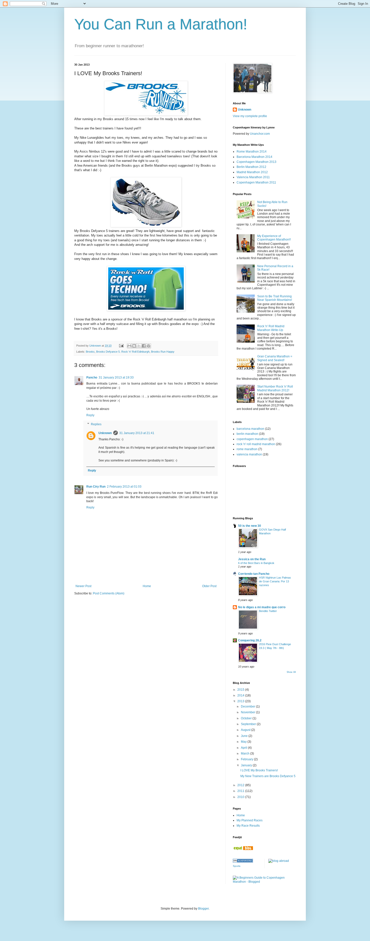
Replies (96, 424)
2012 (241, 785)
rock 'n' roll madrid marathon (256, 444)
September (249, 724)
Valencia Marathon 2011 (253, 177)
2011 (241, 791)
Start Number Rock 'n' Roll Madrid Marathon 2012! (275, 388)
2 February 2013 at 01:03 (124, 486)
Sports (236, 866)
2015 (241, 689)
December (248, 706)
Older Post (209, 586)
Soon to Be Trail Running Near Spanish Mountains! (274, 298)
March (245, 753)
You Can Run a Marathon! (160, 24)
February (247, 759)
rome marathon (247, 449)
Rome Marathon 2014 (252, 151)
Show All (291, 672)
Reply (90, 415)
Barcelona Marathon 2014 (254, 157)
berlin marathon (247, 434)
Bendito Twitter (268, 611)
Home (147, 586)
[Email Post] (121, 345)
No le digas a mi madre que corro (261, 607)
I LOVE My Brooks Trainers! (259, 770)
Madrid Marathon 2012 (252, 172)
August (246, 730)
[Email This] (129, 345)
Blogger (203, 908)
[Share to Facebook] (143, 345)
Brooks (90, 351)
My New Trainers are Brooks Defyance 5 (267, 776)
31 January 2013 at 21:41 (136, 433)
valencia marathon (249, 454)
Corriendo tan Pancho (253, 574)
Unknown (105, 433)
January (247, 765)
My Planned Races (250, 820)
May (244, 741)
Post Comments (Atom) (108, 593)
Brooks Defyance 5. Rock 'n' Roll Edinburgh (123, 351)
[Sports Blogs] (243, 861)
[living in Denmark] (243, 849)
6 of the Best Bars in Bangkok (256, 562)
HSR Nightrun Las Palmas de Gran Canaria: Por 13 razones (275, 581)
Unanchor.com (260, 133)
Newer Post (83, 586)
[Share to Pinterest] (148, 345)
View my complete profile (250, 116)
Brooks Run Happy (162, 351)
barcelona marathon (250, 429)
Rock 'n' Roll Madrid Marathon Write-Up (270, 328)
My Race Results (248, 825)
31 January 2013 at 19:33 (116, 377)
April (244, 747)
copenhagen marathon (252, 439)
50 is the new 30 (249, 526)
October (246, 718)
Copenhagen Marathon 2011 (256, 182)
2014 (241, 695)
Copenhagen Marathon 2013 (256, 162)
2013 (241, 701)
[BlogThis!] (134, 345)
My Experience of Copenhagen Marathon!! (274, 237)
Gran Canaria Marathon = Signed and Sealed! (274, 358)
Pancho (91, 377)
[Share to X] (138, 345)
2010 (241, 797)
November (248, 712)
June (244, 736)
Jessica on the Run (252, 559)
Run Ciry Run (95, 486)
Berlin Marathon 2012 (251, 167)
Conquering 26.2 (250, 640)
